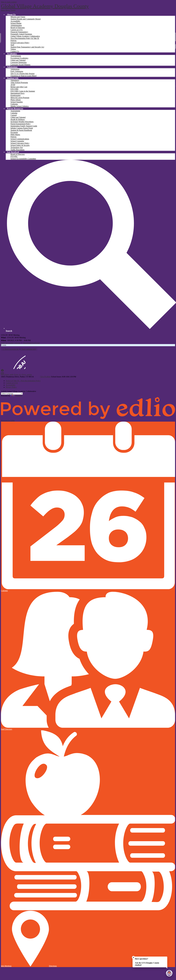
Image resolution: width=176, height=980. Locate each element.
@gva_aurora (26, 374)
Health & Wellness (18, 119)
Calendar (14, 113)
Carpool (14, 115)
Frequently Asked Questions (21, 34)
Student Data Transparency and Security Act (27, 47)
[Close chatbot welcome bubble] (133, 957)
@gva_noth (8, 374)
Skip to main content (9, 2)
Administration (16, 25)
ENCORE (14, 89)
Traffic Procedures (17, 150)
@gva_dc (17, 374)
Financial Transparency (19, 32)
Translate (18, 396)
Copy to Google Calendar (10, 343)
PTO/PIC (14, 156)
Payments (14, 132)
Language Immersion (19, 62)
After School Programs (19, 82)
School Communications (20, 139)
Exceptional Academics (19, 58)
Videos (13, 49)
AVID (13, 85)
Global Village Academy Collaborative (25, 36)
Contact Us (15, 51)
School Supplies (17, 102)
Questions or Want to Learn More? (24, 76)
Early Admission (17, 71)
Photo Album (16, 100)
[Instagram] (2, 374)
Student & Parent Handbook (21, 130)
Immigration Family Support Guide (24, 126)
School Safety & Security (20, 145)
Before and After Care (19, 87)
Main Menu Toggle (8, 10)
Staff (12, 45)
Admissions (15, 69)
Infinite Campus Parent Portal (22, 128)
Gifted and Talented (18, 60)
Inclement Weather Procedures (22, 122)
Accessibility (15, 21)
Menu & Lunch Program (20, 98)
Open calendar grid (28, 349)
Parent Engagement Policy (21, 124)
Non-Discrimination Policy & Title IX (25, 38)
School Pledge (16, 23)
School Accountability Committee (23, 159)
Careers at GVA (17, 30)
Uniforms (14, 104)
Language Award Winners (20, 65)
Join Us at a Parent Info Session (22, 74)
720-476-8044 (45, 377)
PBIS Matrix (15, 135)
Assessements (16, 56)
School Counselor (17, 141)
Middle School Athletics (20, 106)
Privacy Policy (11, 387)
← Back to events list (11, 349)
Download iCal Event (31, 343)
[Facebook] (2, 371)
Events (3, 345)
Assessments (15, 111)
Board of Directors (18, 28)
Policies (13, 40)
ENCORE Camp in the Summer (23, 91)
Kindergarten (15, 95)
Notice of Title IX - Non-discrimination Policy (23, 381)
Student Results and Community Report (26, 19)
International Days (17, 93)
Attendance (15, 80)
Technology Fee (17, 147)
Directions (53, 966)
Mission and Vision (18, 17)
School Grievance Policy (20, 43)
